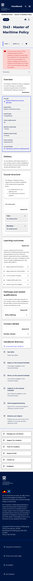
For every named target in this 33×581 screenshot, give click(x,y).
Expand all (23, 209)
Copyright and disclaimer (13, 547)
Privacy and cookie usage (13, 556)
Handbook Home (7, 14)
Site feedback (10, 574)
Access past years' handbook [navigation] (14, 346)
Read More (25, 92)
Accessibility (9, 565)
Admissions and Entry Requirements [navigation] (17, 148)
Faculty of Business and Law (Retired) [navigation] (15, 101)
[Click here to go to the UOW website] (5, 7)
